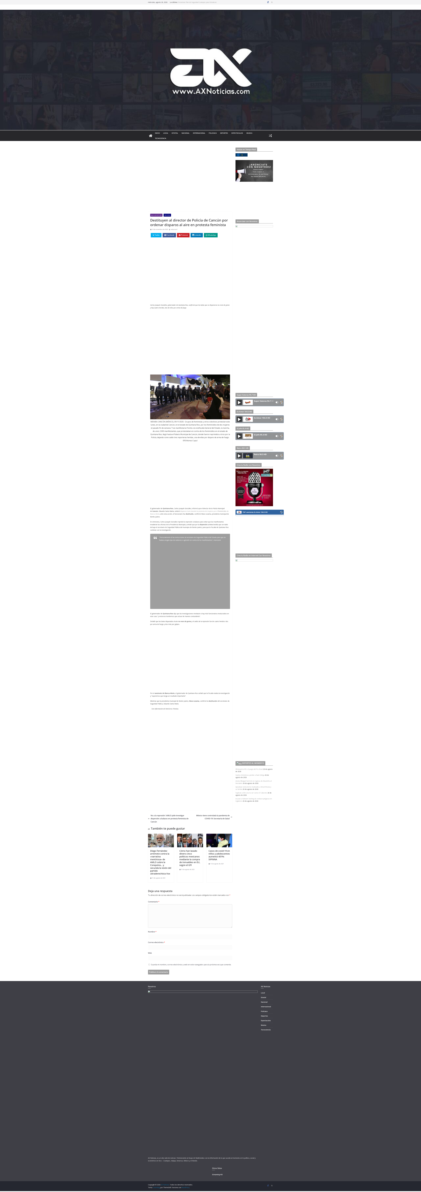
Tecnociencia (160, 138)
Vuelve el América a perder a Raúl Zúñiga (249, 775)
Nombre (152, 932)
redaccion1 (174, 229)
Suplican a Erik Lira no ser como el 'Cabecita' (251, 793)
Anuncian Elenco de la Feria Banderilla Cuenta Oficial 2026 (198, 2)
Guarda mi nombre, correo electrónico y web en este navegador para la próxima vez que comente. (191, 964)
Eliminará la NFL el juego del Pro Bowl (249, 769)
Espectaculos (237, 133)
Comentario (153, 902)
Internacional (199, 133)
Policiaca (213, 133)
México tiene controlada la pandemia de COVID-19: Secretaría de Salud (213, 817)
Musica (249, 133)
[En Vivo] (239, 402)
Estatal (175, 133)
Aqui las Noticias (156, 215)
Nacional (185, 133)
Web (150, 953)
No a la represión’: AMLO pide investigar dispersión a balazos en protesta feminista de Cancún (169, 818)
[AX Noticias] (150, 135)
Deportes (224, 133)
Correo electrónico (156, 942)
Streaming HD (217, 1174)
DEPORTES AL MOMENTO (253, 763)
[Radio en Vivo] (281, 402)
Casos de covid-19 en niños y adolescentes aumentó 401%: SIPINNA (219, 855)
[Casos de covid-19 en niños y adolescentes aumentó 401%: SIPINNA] (219, 835)
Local (165, 133)
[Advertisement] (190, 163)
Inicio (157, 133)
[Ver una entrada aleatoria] (270, 135)
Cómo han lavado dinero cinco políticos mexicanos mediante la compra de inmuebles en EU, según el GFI (189, 858)
